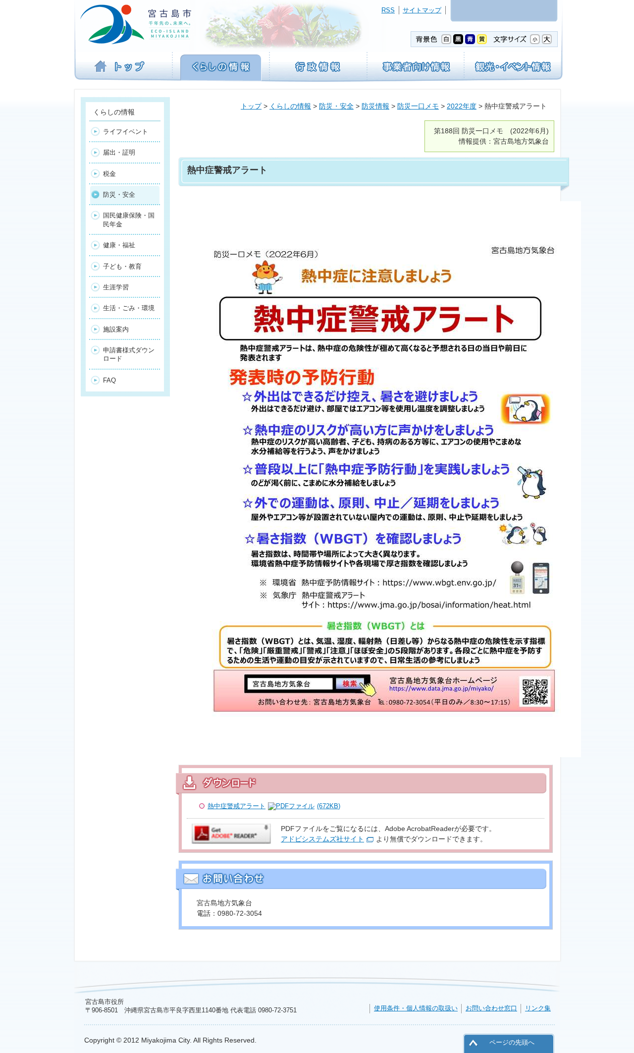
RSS (388, 10)
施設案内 (116, 329)
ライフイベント (125, 131)
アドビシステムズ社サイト (322, 839)
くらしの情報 (290, 106)
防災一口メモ (418, 106)
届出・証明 (119, 152)
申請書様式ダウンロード (129, 354)
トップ (251, 106)
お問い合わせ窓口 (491, 1008)
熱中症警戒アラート (274, 806)
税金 (109, 173)
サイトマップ (422, 10)
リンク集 (538, 1008)
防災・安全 (336, 106)
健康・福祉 (119, 245)
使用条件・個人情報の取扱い (416, 1008)
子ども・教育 (122, 266)
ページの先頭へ (511, 1042)
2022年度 (461, 106)
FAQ (109, 380)
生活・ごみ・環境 (129, 308)
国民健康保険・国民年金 (129, 219)
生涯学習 (116, 287)
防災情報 (375, 106)
